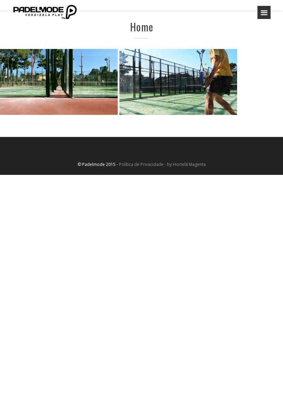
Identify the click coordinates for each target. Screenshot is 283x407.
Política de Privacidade (141, 164)
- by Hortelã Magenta (185, 164)
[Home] (44, 12)
